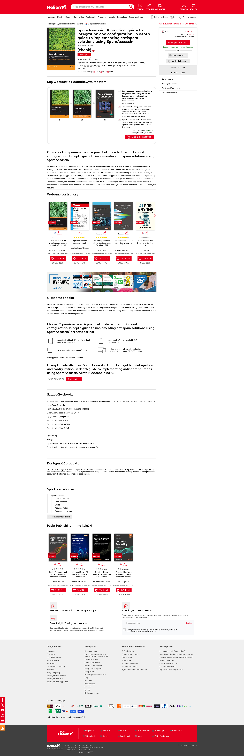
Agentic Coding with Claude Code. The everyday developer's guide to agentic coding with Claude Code (137, 122)
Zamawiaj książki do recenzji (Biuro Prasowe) (176, 657)
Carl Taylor (131, 116)
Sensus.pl (106, 731)
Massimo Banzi (76, 248)
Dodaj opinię (74, 379)
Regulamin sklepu (91, 659)
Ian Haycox (125, 112)
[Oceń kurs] (56, 379)
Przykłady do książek (130, 663)
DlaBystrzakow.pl (144, 731)
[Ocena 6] (99, 65)
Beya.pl (105, 736)
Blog (86, 678)
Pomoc (79, 358)
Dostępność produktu (171, 88)
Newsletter (88, 681)
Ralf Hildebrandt (135, 112)
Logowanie (51, 651)
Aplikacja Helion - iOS (55, 679)
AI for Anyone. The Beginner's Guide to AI (145, 243)
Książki (60, 17)
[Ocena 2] (88, 65)
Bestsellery (122, 17)
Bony (175, 17)
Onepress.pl (89, 731)
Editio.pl (123, 731)
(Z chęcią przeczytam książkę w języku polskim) (124, 62)
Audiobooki (91, 17)
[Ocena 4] (93, 65)
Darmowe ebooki (136, 17)
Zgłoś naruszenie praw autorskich (134, 669)
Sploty (140, 736)
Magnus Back (140, 116)
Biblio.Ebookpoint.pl (162, 736)
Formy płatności (90, 672)
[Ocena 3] (91, 65)
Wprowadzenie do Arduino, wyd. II (79, 242)
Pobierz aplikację (161, 17)
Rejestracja (51, 654)
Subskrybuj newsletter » (137, 610)
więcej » (153, 632)
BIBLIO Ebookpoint (166, 660)
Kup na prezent (179, 55)
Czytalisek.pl (125, 736)
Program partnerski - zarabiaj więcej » (73, 610)
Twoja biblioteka (53, 660)
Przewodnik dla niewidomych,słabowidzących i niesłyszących (96, 655)
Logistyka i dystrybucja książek (171, 669)
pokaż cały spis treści (61, 517)
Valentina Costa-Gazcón (101, 582)
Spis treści (169, 93)
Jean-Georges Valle (123, 582)
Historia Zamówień (54, 657)
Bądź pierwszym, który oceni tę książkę (118, 65)
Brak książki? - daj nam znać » (68, 623)
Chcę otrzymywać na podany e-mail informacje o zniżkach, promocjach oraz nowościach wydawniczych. (152, 630)
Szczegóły (169, 83)
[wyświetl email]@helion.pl (93, 747)
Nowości (111, 17)
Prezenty (50, 669)
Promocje (102, 17)
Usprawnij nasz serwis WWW (95, 675)
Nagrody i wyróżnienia (130, 666)
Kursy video (78, 17)
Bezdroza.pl (159, 731)
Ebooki (68, 17)
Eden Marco (126, 127)
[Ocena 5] (96, 65)
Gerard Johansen (58, 582)
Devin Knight (75, 582)
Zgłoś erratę (52, 436)
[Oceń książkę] (92, 65)
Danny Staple (101, 250)
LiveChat (88, 687)
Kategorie (51, 17)
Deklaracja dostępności (93, 665)
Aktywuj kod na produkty (56, 666)
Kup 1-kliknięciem (178, 61)
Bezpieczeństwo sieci (84, 443)
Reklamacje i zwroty (92, 693)
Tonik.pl (194, 745)
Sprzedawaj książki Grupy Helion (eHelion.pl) (176, 654)
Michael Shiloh (87, 248)
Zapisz (189, 623)
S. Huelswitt (145, 250)
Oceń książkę (127, 657)
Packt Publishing (97, 62)
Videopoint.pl (90, 736)
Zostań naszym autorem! (131, 654)
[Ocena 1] (85, 65)
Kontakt (87, 690)
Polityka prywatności (92, 662)
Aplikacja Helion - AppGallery (57, 682)
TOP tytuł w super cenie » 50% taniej (176, 24)
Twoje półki (51, 663)
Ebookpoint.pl (177, 731)
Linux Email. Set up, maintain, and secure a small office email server (58, 244)
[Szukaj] (131, 6)
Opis (167, 79)
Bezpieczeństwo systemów (86, 447)
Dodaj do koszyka (177, 42)
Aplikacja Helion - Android (56, 676)
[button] (154, 215)
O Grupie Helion (128, 651)
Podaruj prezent (189, 17)
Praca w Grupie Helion (167, 666)
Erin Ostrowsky (85, 582)
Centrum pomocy (91, 651)
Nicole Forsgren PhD (122, 250)
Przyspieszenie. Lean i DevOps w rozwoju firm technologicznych (124, 244)
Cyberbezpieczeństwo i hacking (60, 443)
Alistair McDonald (90, 59)
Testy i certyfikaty (53, 673)
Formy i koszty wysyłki (93, 668)
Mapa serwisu (90, 684)
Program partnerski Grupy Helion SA (172, 651)
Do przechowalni (178, 73)
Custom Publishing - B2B (168, 663)
